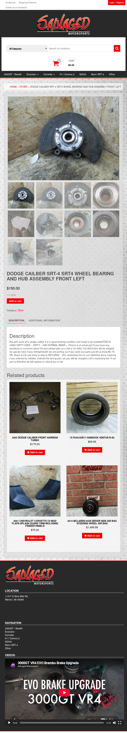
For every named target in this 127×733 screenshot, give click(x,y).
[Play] (9, 722)
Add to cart (15, 301)
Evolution (32, 74)
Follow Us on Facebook (16, 7)
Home (13, 86)
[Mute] (114, 722)
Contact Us (11, 2)
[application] (64, 692)
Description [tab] (16, 320)
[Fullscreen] (119, 722)
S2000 (82, 74)
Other (112, 74)
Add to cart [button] (36, 452)
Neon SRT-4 (97, 74)
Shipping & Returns (27, 2)
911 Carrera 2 (67, 74)
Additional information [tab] (44, 320)
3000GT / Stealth (13, 74)
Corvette (48, 74)
